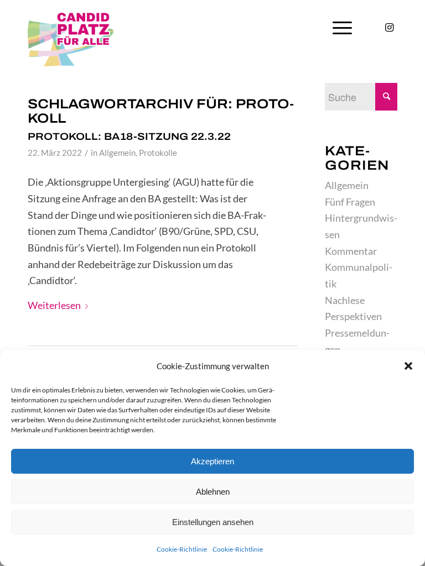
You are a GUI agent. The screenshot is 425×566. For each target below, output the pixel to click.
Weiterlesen (54, 305)
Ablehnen (213, 491)
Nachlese (345, 300)
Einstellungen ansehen (212, 522)
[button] (408, 365)
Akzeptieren (212, 461)
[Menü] (342, 27)
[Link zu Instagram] (389, 27)
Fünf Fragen (350, 202)
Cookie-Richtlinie (182, 549)
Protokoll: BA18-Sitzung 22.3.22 (129, 136)
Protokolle (158, 153)
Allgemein (117, 153)
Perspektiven (353, 316)
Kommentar (351, 251)
